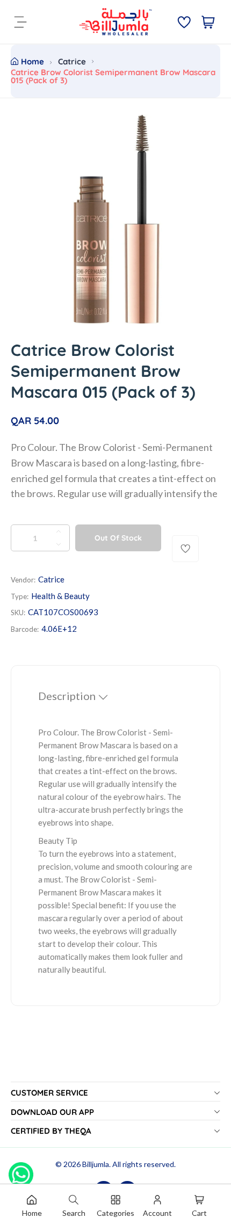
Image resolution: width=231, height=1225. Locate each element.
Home (32, 61)
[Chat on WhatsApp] (21, 1170)
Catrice (72, 61)
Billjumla (95, 1164)
